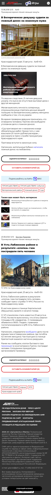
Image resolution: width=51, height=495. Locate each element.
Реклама (6, 411)
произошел (7, 346)
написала (38, 147)
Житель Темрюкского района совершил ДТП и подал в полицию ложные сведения (28, 224)
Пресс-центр (34, 408)
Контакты (28, 418)
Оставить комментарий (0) (25, 168)
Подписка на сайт (11, 418)
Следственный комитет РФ (13, 57)
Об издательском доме (14, 408)
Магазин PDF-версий (23, 411)
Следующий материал (24, 488)
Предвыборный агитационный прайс (21, 421)
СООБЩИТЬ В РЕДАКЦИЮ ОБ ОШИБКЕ (19, 425)
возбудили (31, 332)
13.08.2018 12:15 (7, 10)
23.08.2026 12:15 (7, 237)
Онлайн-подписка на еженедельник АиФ (23, 415)
